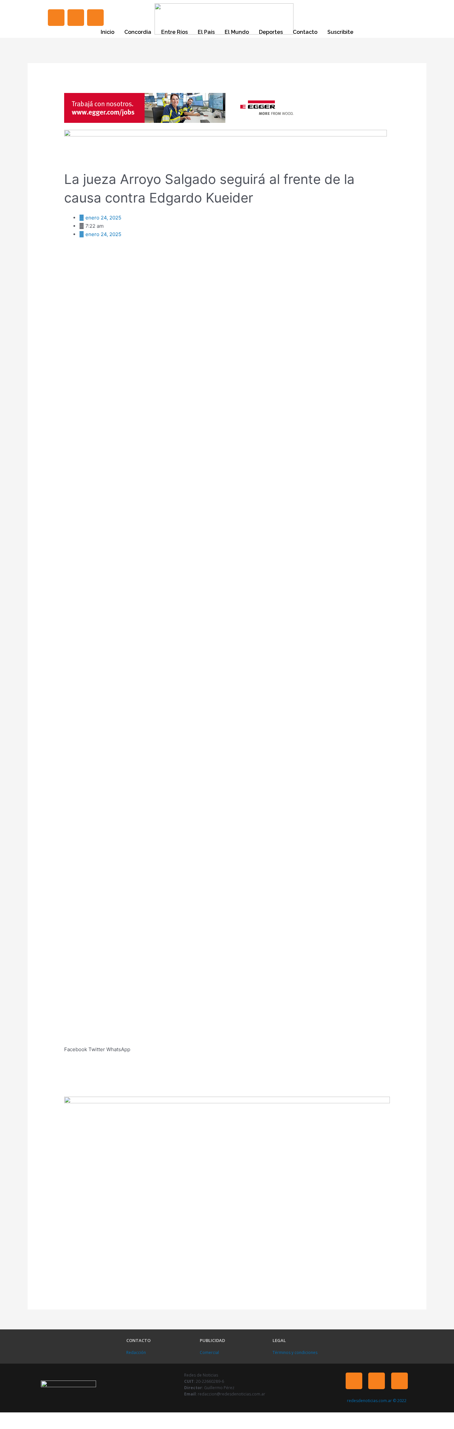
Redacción (136, 1352)
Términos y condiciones (295, 1352)
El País (206, 32)
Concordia (137, 32)
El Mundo (237, 32)
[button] (75, 1045)
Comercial (209, 1352)
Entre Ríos (174, 32)
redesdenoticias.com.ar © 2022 (376, 1400)
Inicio (107, 32)
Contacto (305, 32)
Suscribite (340, 32)
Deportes (271, 32)
